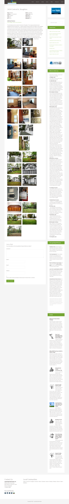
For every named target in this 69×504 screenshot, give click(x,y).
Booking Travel (52, 48)
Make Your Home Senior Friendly (55, 31)
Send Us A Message (8, 485)
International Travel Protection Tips (55, 40)
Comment (8, 248)
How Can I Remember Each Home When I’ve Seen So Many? (58, 336)
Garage (10, 22)
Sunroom (19, 22)
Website (7, 270)
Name (7, 259)
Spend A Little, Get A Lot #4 (54, 42)
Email (7, 265)
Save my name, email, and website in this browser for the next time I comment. (20, 277)
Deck (8, 22)
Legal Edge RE (11, 2)
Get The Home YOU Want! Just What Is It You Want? (58, 404)
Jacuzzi (13, 22)
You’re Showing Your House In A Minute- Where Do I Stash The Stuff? (58, 436)
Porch (17, 22)
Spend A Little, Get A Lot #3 (54, 54)
